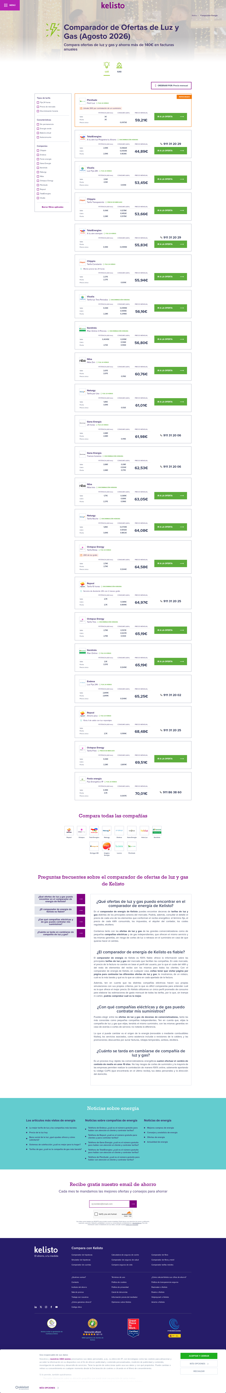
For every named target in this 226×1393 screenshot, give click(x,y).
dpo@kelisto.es (137, 1223)
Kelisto (194, 15)
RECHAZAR (199, 1371)
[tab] (107, 69)
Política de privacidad (132, 1224)
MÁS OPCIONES (47, 1388)
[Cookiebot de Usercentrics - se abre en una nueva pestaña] (22, 1388)
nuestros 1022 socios (60, 1359)
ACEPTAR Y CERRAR (199, 1356)
